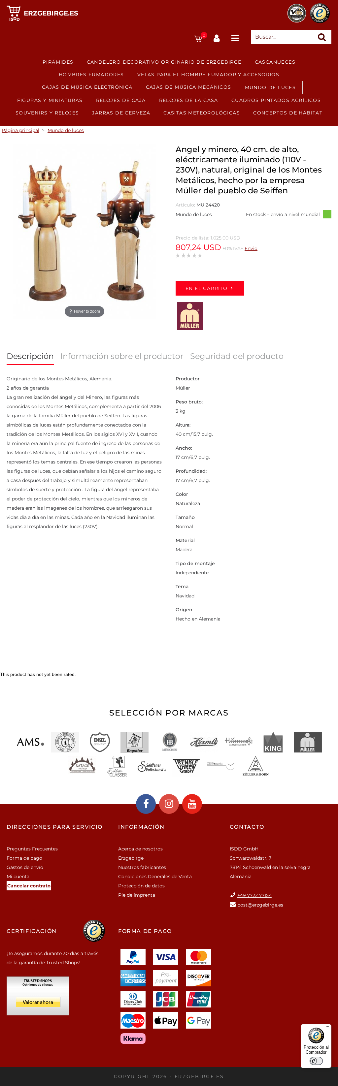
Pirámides (58, 62)
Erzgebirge (131, 858)
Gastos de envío (25, 867)
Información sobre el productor (122, 356)
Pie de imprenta (136, 895)
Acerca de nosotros (140, 849)
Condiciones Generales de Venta (155, 876)
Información (141, 827)
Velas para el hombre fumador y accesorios (208, 75)
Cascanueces (275, 62)
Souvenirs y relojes (47, 113)
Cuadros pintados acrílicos (276, 100)
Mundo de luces (270, 87)
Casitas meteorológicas (201, 113)
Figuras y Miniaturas (50, 100)
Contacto (247, 827)
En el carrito (206, 288)
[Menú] (327, 1028)
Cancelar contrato (29, 886)
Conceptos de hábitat (287, 113)
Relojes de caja (121, 100)
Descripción (30, 356)
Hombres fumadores (91, 75)
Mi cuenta (18, 876)
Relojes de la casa (188, 100)
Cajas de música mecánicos (188, 87)
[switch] (316, 1061)
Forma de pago (24, 858)
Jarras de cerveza (121, 113)
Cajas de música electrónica (87, 87)
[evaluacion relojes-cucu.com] (38, 998)
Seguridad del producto (237, 356)
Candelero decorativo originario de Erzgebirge (164, 62)
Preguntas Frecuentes (32, 849)
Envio (251, 248)
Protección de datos (141, 886)
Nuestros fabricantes (142, 867)
